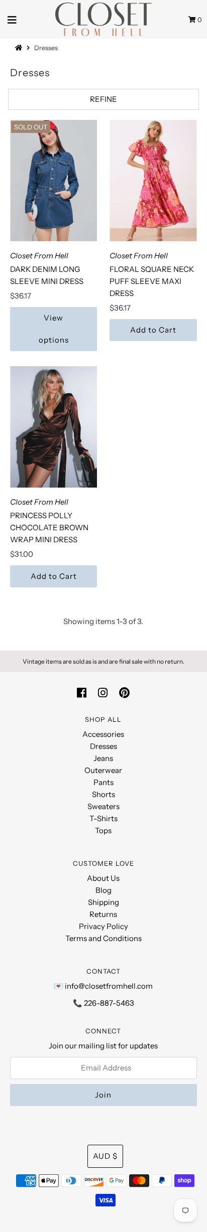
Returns (103, 914)
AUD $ (105, 1156)
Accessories (103, 734)
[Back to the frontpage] (20, 48)
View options (54, 329)
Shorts (103, 794)
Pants (103, 782)
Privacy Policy (103, 926)
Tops (103, 830)
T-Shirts (103, 818)
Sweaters (103, 806)
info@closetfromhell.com (109, 986)
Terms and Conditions (103, 938)
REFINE (103, 99)
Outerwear (103, 770)
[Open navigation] (12, 19)
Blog (103, 890)
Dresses (103, 746)
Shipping (103, 902)
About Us (103, 878)
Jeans (103, 758)
